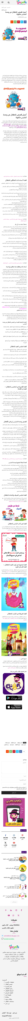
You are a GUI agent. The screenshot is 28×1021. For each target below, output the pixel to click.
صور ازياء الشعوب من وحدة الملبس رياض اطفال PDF (12, 458)
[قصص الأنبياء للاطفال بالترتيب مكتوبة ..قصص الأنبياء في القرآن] (23, 859)
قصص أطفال (3, 7)
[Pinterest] (18, 21)
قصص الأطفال (13, 742)
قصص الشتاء (7, 742)
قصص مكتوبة (23, 744)
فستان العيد (8, 571)
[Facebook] (25, 21)
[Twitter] (21, 21)
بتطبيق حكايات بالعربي (12, 667)
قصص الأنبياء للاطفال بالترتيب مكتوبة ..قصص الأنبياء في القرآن (11, 859)
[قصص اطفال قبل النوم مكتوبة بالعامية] (23, 868)
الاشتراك (14, 842)
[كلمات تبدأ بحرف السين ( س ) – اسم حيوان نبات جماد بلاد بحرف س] (23, 895)
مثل (5, 834)
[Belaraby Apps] (18, 2)
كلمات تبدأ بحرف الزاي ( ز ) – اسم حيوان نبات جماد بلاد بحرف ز (11, 887)
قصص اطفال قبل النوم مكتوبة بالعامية (12, 868)
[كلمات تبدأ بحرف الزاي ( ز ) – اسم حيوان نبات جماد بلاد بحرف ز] (23, 886)
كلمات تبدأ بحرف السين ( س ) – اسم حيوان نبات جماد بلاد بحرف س (11, 896)
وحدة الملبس (6, 744)
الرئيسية (8, 7)
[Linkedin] (11, 910)
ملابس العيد (12, 744)
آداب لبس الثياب (11, 530)
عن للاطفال (16, 501)
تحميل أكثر (14, 902)
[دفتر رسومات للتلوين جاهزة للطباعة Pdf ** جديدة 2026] (23, 877)
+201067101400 (9, 938)
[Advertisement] (14, 59)
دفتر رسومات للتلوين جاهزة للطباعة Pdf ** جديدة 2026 (11, 878)
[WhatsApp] (15, 21)
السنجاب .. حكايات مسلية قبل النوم (13, 176)
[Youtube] (9, 916)
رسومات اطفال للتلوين (15, 875)
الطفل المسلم (16, 857)
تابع (14, 834)
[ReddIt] (11, 21)
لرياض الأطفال (17, 744)
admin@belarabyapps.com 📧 (10, 935)
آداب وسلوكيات (19, 742)
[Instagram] (16, 910)
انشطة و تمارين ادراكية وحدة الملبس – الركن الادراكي (12, 263)
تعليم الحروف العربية (15, 894)
